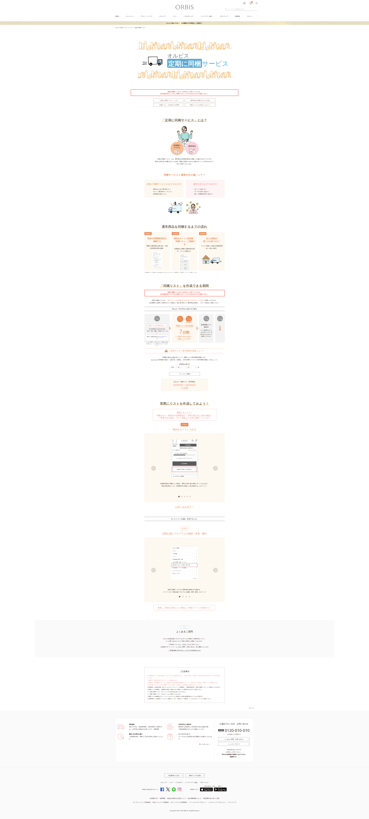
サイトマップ (232, 802)
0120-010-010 (237, 730)
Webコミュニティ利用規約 (161, 802)
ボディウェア (224, 16)
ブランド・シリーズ (146, 16)
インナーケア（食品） (207, 16)
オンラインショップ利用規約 (142, 802)
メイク (174, 16)
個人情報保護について (194, 798)
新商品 (117, 16)
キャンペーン (130, 16)
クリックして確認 (184, 374)
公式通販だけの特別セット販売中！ (184, 23)
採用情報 (162, 798)
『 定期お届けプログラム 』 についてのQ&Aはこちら (184, 650)
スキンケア (162, 16)
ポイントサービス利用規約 (179, 802)
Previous (153, 468)
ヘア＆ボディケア (188, 16)
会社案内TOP (154, 798)
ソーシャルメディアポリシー (197, 802)
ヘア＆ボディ (179, 782)
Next (215, 468)
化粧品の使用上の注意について (176, 798)
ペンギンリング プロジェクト (217, 802)
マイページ (160, 336)
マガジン (249, 16)
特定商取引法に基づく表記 (211, 798)
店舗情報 (237, 16)
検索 (227, 9)
